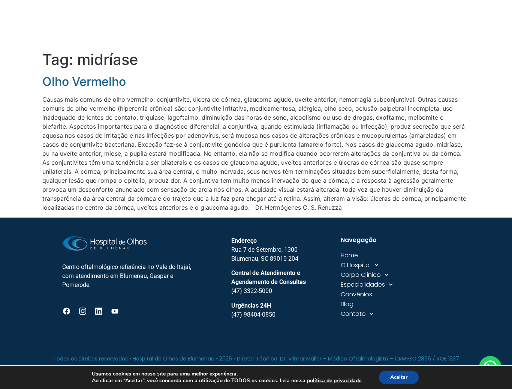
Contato (433, 24)
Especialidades (308, 24)
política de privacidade (334, 380)
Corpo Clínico (245, 24)
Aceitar (398, 377)
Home (153, 24)
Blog (401, 24)
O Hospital (189, 24)
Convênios (366, 24)
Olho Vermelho (84, 81)
